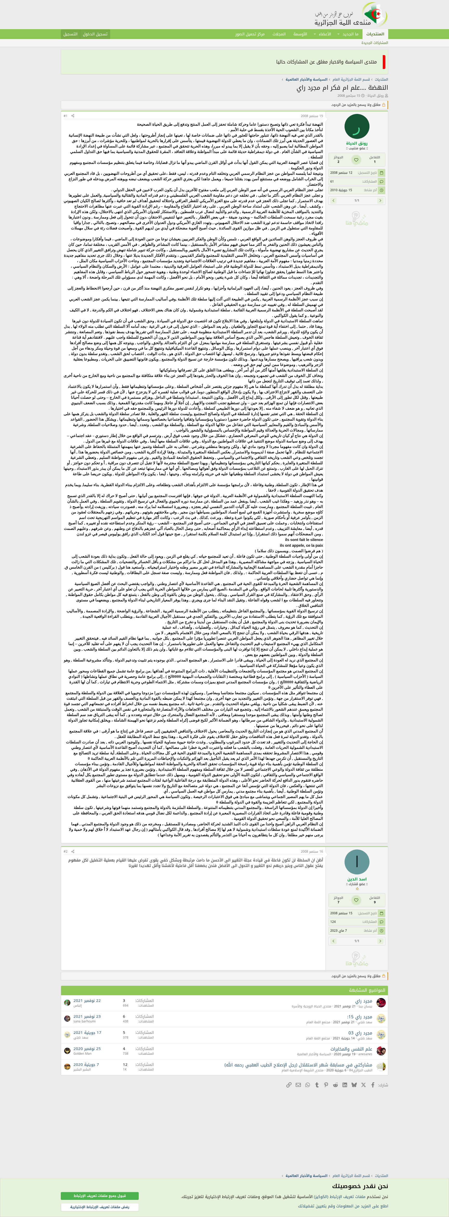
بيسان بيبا (365, 1006)
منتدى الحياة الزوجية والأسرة (311, 1006)
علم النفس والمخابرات (351, 1049)
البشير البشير (82, 1069)
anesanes (365, 1054)
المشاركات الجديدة (374, 43)
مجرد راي (363, 1001)
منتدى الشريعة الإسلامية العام (302, 1070)
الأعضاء (325, 34)
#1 (66, 116)
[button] (338, 34)
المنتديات (375, 34)
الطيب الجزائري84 (360, 1070)
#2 (66, 851)
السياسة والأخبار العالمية (314, 1054)
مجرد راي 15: (359, 1017)
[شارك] (72, 116)
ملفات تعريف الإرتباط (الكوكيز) (340, 1196)
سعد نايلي (365, 1022)
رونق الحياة (375, 95)
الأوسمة (300, 34)
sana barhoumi (85, 1021)
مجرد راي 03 (360, 1033)
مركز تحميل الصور (250, 34)
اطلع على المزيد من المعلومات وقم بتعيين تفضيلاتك (343, 1206)
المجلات (279, 34)
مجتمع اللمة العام (318, 1022)
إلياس (78, 1005)
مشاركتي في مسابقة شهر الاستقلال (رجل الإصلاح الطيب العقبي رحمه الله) (298, 1065)
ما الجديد (351, 34)
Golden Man (82, 1054)
